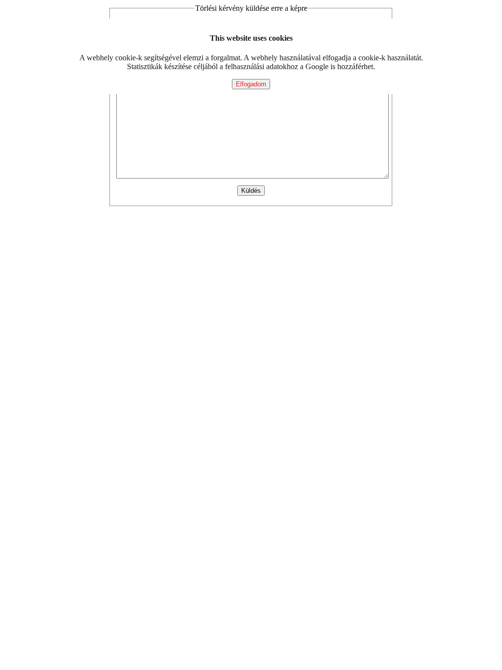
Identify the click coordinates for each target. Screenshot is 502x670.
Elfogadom (251, 84)
